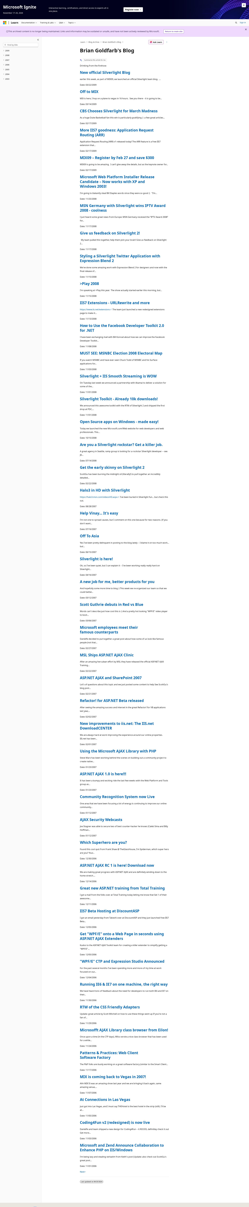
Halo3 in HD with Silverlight (105, 490)
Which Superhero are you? (103, 842)
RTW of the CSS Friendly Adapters (110, 1007)
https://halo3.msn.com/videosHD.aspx (98, 497)
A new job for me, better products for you (117, 581)
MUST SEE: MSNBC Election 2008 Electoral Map (121, 353)
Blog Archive (93, 42)
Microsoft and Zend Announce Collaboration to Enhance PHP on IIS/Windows (122, 1147)
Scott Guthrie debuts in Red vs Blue (111, 604)
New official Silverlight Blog (105, 72)
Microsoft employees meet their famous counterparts (109, 629)
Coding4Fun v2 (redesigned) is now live (115, 1122)
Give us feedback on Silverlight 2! (110, 233)
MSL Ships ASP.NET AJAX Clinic (107, 654)
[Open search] (236, 22)
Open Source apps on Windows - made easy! (119, 421)
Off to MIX (89, 91)
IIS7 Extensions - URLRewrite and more (115, 302)
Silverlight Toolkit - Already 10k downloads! (119, 398)
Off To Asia (89, 535)
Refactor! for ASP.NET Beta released (112, 700)
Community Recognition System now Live (117, 796)
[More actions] (167, 42)
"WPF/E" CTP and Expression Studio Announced (122, 961)
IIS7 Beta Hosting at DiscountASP (109, 910)
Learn (82, 42)
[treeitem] (20, 51)
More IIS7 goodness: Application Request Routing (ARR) (117, 132)
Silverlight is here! (96, 558)
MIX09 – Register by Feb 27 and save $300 (117, 157)
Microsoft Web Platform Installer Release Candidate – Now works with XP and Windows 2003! (117, 181)
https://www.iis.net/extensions (95, 309)
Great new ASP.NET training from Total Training (122, 888)
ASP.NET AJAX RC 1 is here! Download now (117, 865)
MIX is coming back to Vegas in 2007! (113, 1076)
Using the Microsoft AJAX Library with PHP (118, 751)
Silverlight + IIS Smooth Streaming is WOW (118, 376)
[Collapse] (38, 40)
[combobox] (20, 45)
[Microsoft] (4, 22)
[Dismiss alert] (244, 5)
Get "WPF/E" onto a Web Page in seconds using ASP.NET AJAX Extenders (122, 936)
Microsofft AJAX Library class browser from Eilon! (124, 1029)
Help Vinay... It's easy (99, 513)
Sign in (243, 22)
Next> (83, 1171)
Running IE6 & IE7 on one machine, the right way (124, 984)
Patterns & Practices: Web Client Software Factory (109, 1055)
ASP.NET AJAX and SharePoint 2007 (111, 677)
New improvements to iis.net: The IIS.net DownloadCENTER (117, 726)
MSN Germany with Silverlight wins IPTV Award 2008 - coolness (123, 208)
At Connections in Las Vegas (105, 1099)
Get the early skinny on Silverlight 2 (112, 467)
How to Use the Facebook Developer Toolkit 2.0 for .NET (122, 328)
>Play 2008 (89, 283)
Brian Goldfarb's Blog (112, 42)
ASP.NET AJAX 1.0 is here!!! (103, 773)
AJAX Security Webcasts (101, 819)
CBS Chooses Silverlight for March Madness (119, 110)
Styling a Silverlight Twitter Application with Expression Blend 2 (120, 258)
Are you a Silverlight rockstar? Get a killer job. (121, 444)
